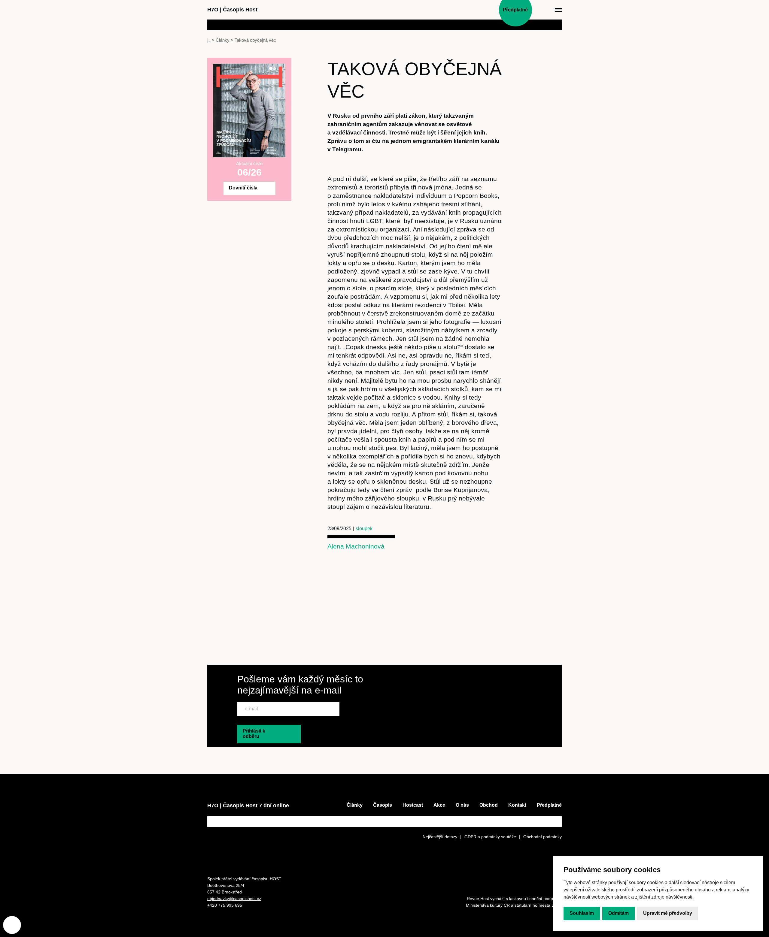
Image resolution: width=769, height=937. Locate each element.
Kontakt (517, 805)
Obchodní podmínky (542, 836)
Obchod (488, 805)
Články (222, 40)
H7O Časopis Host (232, 10)
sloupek (364, 528)
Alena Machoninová (355, 546)
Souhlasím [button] (582, 913)
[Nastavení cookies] (12, 925)
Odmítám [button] (618, 913)
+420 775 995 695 (224, 905)
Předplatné (549, 805)
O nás (462, 805)
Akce (439, 805)
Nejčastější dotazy (440, 836)
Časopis (382, 805)
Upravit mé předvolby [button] (667, 913)
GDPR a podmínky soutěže (490, 836)
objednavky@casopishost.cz (234, 898)
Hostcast (413, 805)
